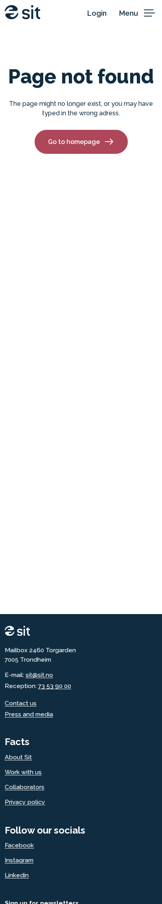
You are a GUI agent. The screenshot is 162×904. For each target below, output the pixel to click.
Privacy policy (25, 802)
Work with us (23, 772)
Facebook (19, 845)
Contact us (21, 703)
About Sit (18, 757)
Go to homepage (74, 142)
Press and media (29, 714)
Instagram (19, 860)
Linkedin (17, 875)
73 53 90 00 (54, 686)
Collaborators (24, 787)
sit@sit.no (39, 675)
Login (97, 13)
